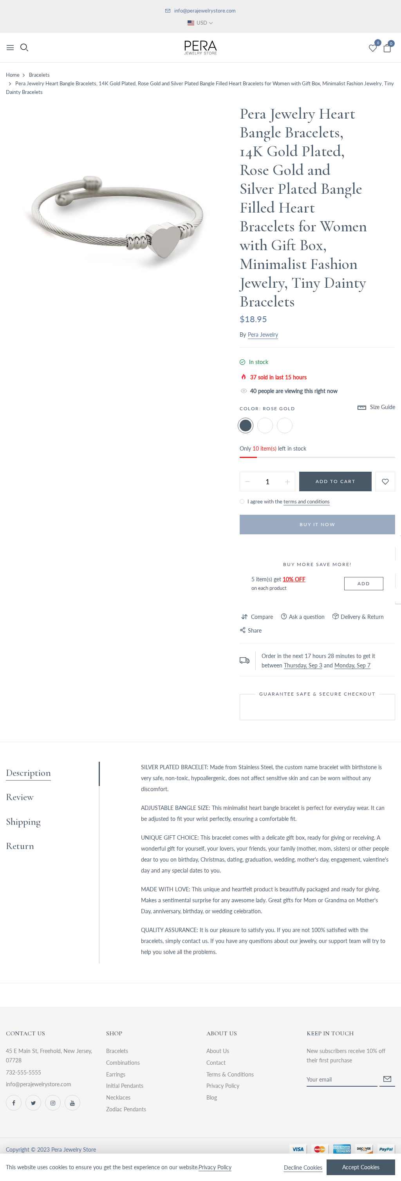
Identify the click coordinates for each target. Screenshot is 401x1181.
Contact (216, 1062)
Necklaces (118, 1097)
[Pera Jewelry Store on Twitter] (33, 1103)
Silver (265, 425)
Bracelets (117, 1051)
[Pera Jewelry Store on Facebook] (14, 1103)
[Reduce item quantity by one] (247, 481)
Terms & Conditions (230, 1074)
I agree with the (288, 501)
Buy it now (317, 524)
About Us (217, 1051)
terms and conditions (307, 501)
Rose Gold (245, 425)
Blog (211, 1097)
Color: (267, 408)
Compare (262, 616)
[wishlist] (373, 48)
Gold (285, 425)
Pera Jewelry (263, 334)
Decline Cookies (303, 1167)
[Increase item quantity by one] (287, 481)
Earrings (115, 1074)
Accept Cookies (360, 1167)
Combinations (123, 1062)
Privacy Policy (222, 1085)
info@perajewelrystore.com (205, 10)
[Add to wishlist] (385, 481)
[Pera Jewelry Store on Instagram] (53, 1103)
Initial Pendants (124, 1085)
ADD (364, 583)
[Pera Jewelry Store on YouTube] (72, 1103)
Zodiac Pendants (126, 1109)
